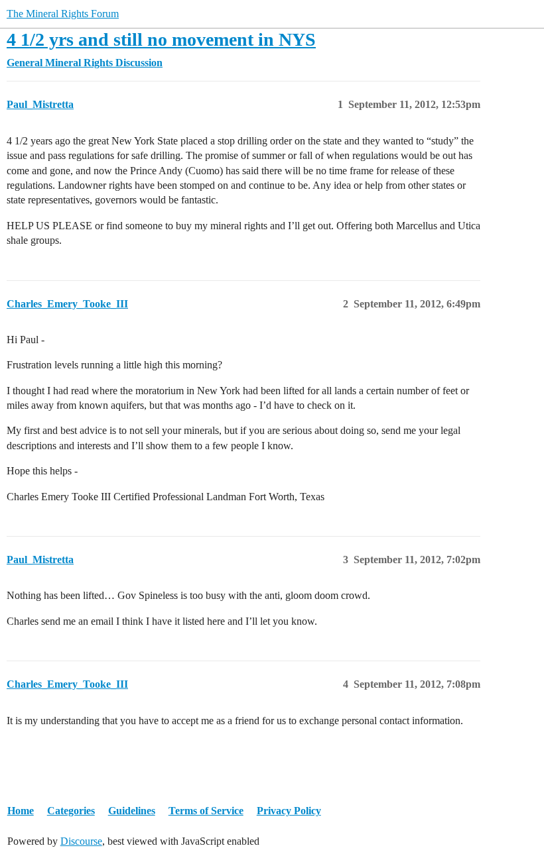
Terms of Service (206, 810)
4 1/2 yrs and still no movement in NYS (161, 39)
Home (20, 810)
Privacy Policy (289, 810)
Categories (71, 810)
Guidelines (131, 810)
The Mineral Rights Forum (63, 13)
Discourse (81, 841)
